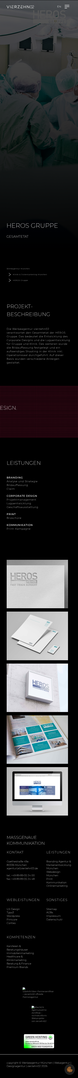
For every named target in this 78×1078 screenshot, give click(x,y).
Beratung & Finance (19, 963)
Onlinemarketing (57, 885)
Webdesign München (53, 873)
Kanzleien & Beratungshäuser (17, 947)
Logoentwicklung (19, 503)
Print (49, 878)
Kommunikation (56, 882)
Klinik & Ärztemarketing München (30, 274)
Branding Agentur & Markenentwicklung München (58, 865)
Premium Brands (17, 967)
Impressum (53, 915)
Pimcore (12, 919)
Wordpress (13, 915)
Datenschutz (54, 919)
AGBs (49, 912)
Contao (11, 923)
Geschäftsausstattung (22, 507)
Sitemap (51, 909)
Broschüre (14, 517)
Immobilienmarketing (20, 953)
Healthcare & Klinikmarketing (16, 958)
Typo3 (10, 912)
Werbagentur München (18, 269)
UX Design (13, 909)
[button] (70, 1069)
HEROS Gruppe (20, 280)
